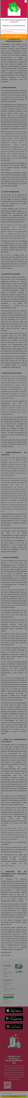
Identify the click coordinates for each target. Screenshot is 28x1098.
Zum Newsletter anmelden (14, 36)
